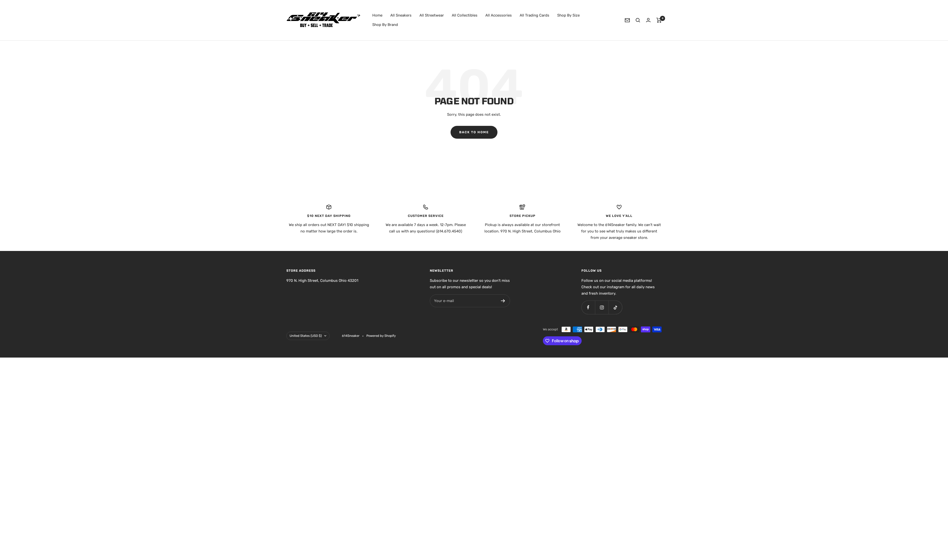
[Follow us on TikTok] (615, 307)
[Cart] (659, 20)
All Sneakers (401, 15)
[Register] (503, 301)
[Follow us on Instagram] (602, 307)
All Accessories (498, 15)
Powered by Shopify (381, 336)
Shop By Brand (385, 24)
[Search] (638, 20)
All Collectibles (464, 15)
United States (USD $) (306, 336)
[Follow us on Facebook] (588, 307)
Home (377, 15)
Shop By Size (568, 15)
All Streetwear (431, 15)
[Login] (648, 20)
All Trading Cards (534, 15)
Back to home (474, 132)
